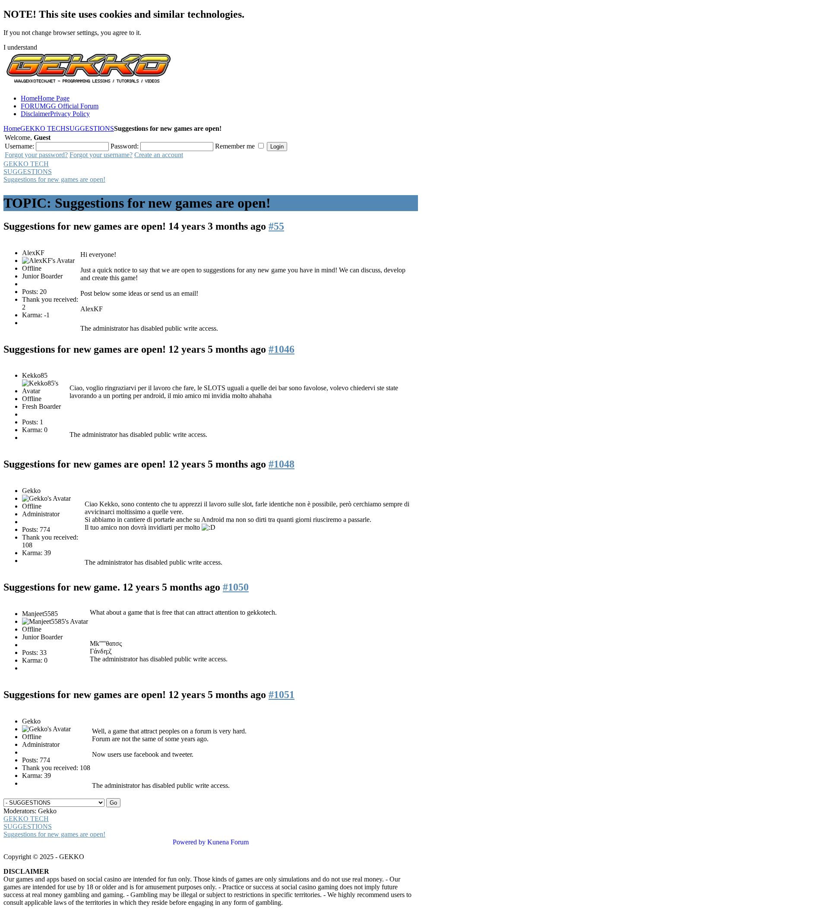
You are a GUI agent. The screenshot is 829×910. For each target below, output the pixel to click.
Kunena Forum (228, 842)
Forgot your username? (101, 154)
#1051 (281, 694)
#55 (276, 226)
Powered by (189, 842)
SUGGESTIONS (90, 128)
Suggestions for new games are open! (54, 179)
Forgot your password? (36, 154)
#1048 (281, 464)
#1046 (281, 349)
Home (11, 128)
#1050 (236, 587)
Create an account (158, 154)
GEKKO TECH (43, 128)
